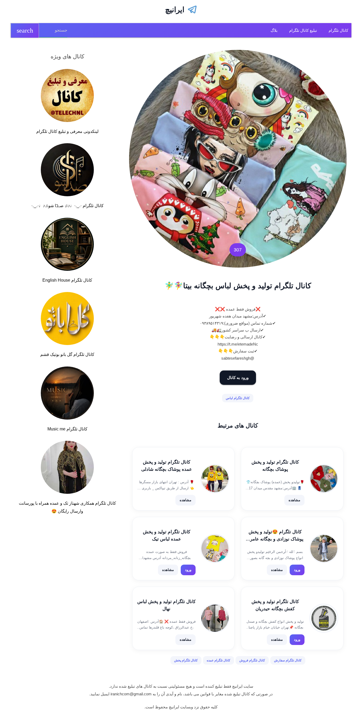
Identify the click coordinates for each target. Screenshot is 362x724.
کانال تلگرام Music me (67, 429)
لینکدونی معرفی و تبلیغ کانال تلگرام (67, 131)
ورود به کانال (238, 377)
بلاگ (274, 30)
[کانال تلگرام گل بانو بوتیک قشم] (67, 319)
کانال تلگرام (338, 30)
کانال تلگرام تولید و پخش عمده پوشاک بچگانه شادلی (166, 466)
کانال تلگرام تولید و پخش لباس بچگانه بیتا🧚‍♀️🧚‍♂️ (238, 286)
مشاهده (294, 500)
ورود (297, 570)
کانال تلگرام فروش (252, 660)
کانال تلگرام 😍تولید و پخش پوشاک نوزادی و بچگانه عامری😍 (275, 536)
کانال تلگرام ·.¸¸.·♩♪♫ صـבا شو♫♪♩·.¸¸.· (67, 205)
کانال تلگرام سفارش (288, 660)
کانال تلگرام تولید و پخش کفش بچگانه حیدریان (275, 605)
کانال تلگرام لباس (238, 398)
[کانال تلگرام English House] (67, 245)
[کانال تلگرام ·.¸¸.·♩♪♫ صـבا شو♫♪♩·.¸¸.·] (67, 170)
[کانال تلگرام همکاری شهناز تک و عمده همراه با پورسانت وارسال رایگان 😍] (67, 468)
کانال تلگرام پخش (186, 660)
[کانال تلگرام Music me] (67, 394)
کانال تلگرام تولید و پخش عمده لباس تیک (166, 535)
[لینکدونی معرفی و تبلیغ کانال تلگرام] (67, 96)
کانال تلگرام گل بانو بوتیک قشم (67, 354)
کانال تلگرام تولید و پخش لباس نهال (166, 605)
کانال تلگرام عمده (218, 660)
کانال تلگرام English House (67, 280)
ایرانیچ (174, 10)
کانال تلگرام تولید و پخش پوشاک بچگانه (275, 466)
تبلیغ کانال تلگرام (303, 30)
